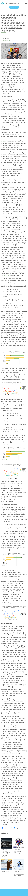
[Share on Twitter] (5, 828)
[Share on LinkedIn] (8, 828)
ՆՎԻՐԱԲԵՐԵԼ (14, 7)
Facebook (6, 275)
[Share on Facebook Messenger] (14, 828)
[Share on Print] (17, 828)
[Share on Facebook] (2, 828)
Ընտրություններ (6, 40)
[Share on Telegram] (11, 828)
